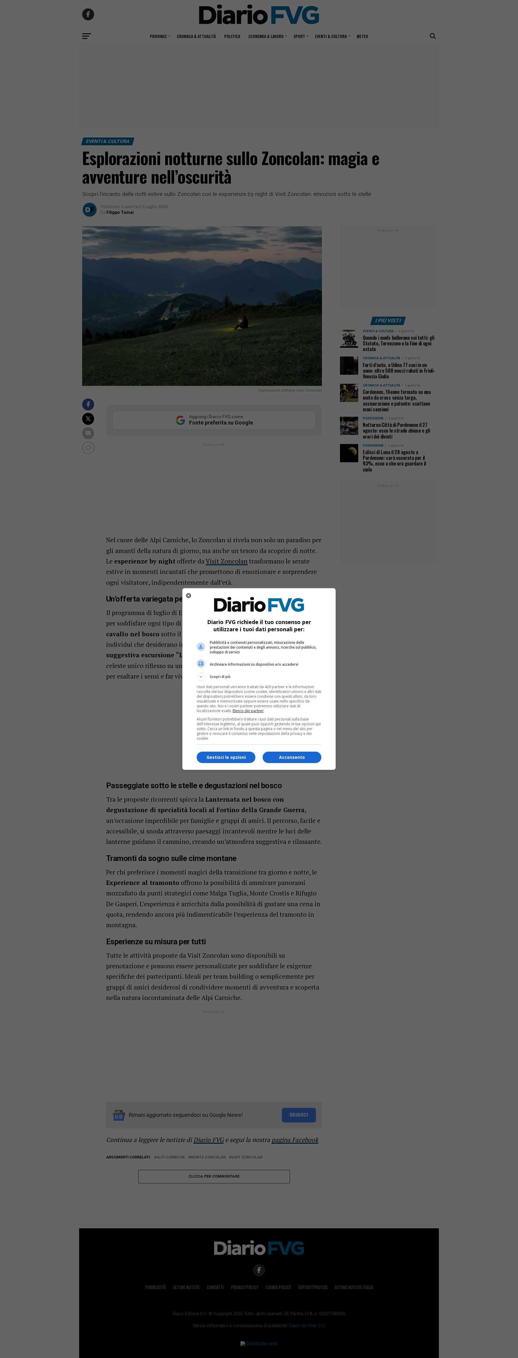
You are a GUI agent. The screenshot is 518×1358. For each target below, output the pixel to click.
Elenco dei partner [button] (248, 710)
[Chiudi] (189, 596)
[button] (259, 677)
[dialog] (259, 679)
